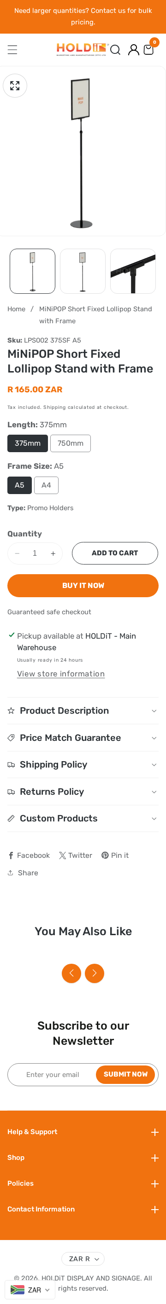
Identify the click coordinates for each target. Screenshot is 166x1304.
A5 (19, 485)
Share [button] (28, 872)
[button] (115, 50)
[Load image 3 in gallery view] (133, 271)
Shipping (54, 407)
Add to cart (115, 553)
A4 (46, 485)
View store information (61, 673)
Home (16, 309)
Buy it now (83, 585)
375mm (28, 443)
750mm (70, 443)
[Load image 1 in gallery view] (32, 271)
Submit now (126, 1074)
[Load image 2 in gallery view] (83, 271)
